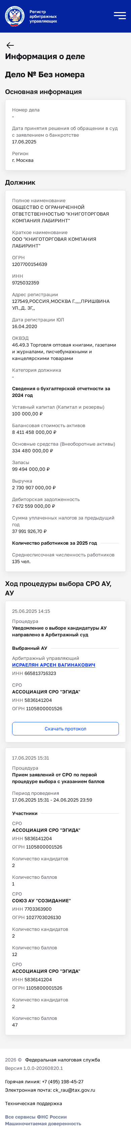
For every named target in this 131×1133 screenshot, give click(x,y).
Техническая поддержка (33, 1103)
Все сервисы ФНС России (36, 1117)
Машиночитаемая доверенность (43, 1123)
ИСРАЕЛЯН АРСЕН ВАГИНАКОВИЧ (53, 665)
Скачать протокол (65, 728)
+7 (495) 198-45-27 (62, 1081)
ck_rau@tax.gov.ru (74, 1090)
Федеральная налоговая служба (62, 1059)
